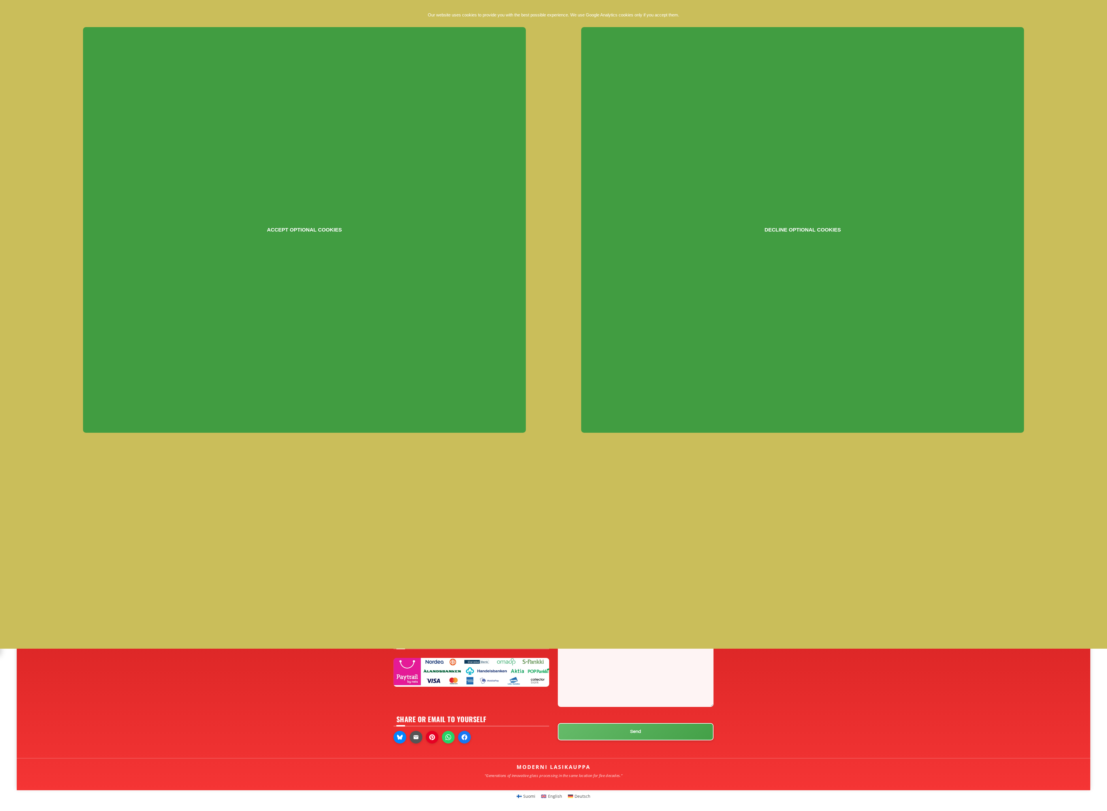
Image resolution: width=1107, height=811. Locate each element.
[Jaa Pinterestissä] (432, 737)
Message (567, 637)
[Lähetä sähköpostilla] (416, 737)
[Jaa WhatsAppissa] (448, 737)
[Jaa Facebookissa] (464, 737)
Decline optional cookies (803, 230)
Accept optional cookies (304, 230)
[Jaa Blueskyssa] (400, 737)
